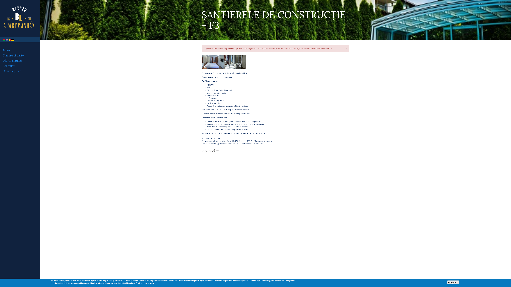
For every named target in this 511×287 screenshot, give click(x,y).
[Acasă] (20, 18)
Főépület (9, 66)
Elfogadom (453, 282)
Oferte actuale (12, 60)
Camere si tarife (13, 55)
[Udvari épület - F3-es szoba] (213, 62)
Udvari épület (12, 71)
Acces (6, 50)
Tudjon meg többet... (146, 283)
